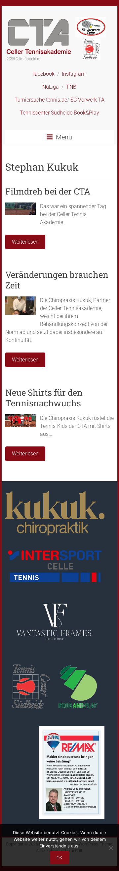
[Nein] (110, 847)
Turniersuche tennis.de (41, 100)
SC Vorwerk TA (87, 100)
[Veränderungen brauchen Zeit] (20, 299)
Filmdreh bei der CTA (47, 191)
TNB (71, 87)
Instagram (74, 74)
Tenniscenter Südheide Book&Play (59, 113)
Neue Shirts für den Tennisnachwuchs (44, 398)
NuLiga (50, 87)
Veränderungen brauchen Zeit (56, 280)
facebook (44, 74)
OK (59, 857)
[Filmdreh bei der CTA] (20, 205)
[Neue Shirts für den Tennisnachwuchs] (20, 417)
